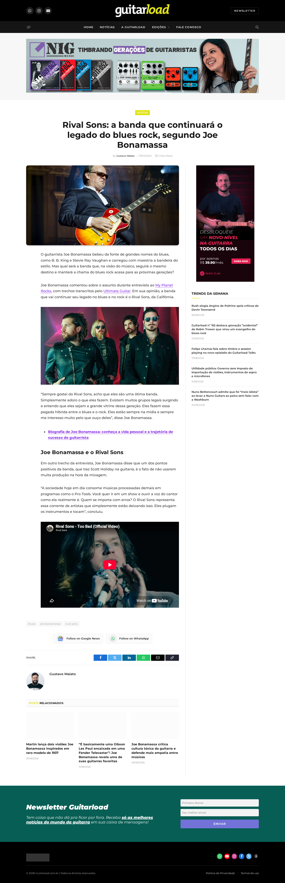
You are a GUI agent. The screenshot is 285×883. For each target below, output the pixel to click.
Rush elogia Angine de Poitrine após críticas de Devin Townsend (225, 307)
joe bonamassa (50, 623)
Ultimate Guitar (116, 291)
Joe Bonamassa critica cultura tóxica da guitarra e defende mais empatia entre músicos (154, 750)
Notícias (107, 27)
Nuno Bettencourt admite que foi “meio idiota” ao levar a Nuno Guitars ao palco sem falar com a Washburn (225, 395)
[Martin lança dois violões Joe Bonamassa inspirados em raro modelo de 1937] (50, 725)
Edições (159, 27)
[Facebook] (30, 264)
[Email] (30, 284)
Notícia (142, 112)
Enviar (219, 824)
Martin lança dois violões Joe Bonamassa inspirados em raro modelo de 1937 (49, 748)
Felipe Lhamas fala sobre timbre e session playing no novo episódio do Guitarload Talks (224, 350)
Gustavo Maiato (126, 155)
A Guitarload (133, 27)
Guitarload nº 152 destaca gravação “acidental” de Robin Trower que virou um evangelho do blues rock (225, 329)
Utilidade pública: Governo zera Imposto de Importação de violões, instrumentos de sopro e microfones (224, 372)
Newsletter (244, 10)
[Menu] (28, 27)
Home (88, 27)
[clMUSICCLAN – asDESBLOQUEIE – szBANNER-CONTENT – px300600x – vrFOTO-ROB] (225, 281)
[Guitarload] (142, 10)
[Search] (257, 27)
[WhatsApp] (30, 294)
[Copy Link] (30, 304)
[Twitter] (30, 274)
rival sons (71, 623)
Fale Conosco (188, 27)
